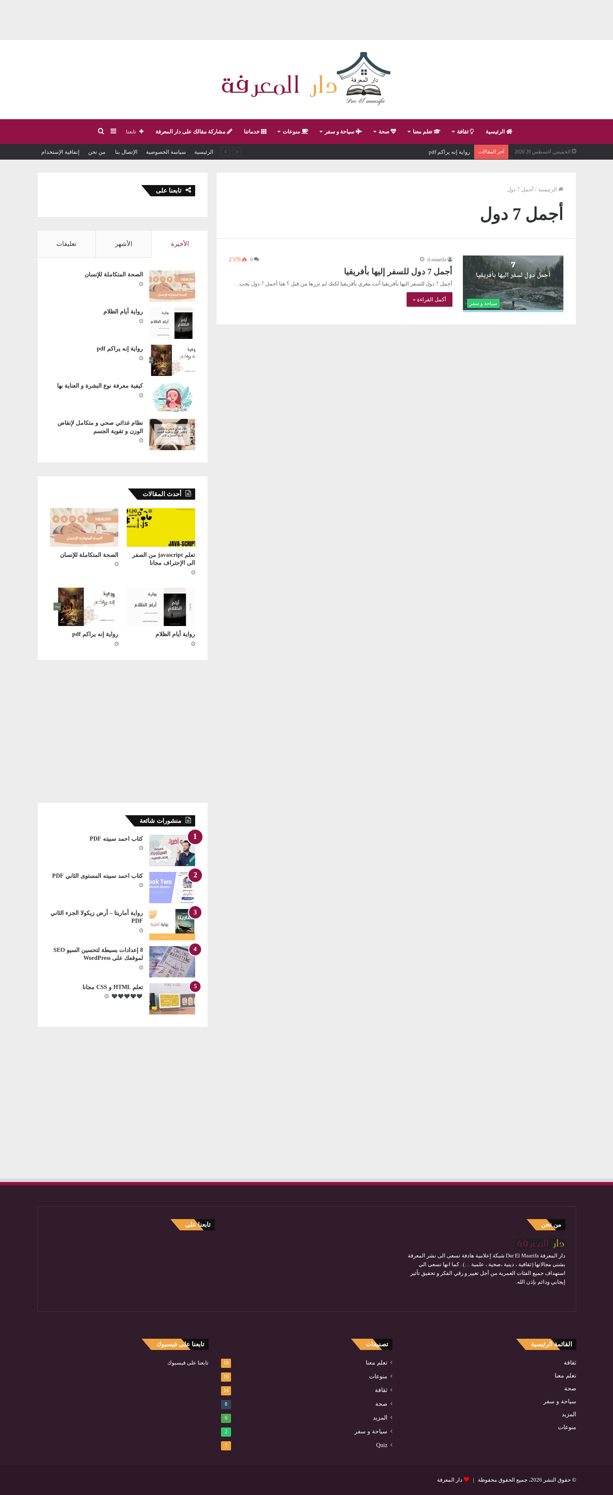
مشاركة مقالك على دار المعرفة (191, 131)
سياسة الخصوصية (166, 152)
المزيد (569, 1414)
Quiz (381, 1445)
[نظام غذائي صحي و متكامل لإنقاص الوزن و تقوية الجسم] (172, 434)
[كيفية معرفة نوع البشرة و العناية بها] (172, 397)
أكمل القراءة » (429, 299)
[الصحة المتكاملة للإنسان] (172, 286)
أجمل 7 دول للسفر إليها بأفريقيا (398, 271)
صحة (385, 131)
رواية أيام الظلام (123, 311)
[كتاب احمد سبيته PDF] (172, 850)
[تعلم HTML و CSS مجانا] (172, 998)
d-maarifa (436, 260)
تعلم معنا (423, 131)
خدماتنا (252, 131)
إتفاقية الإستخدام (60, 152)
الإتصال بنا (126, 152)
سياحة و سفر (340, 131)
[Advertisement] (306, 19)
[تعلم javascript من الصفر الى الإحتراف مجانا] (161, 527)
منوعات (292, 131)
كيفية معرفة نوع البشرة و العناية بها (100, 386)
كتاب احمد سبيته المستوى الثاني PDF (97, 876)
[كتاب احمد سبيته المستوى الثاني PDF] (172, 887)
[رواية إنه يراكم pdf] (172, 360)
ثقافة (463, 131)
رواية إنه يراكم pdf (449, 152)
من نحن (97, 152)
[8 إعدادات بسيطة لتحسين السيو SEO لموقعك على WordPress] (172, 961)
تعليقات (66, 243)
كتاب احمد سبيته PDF (116, 839)
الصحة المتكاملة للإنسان (114, 274)
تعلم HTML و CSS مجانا (113, 987)
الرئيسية (496, 131)
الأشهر (123, 243)
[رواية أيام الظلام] (172, 323)
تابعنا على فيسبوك (188, 1363)
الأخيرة (180, 243)
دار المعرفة (449, 1480)
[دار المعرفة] (306, 79)
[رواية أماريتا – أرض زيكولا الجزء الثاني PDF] (172, 924)
